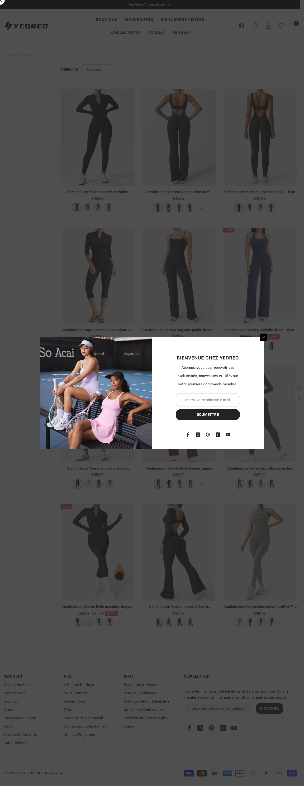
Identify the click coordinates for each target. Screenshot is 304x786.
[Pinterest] (208, 435)
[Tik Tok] (218, 435)
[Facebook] (188, 435)
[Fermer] (263, 337)
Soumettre (208, 414)
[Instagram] (198, 435)
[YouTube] (228, 435)
